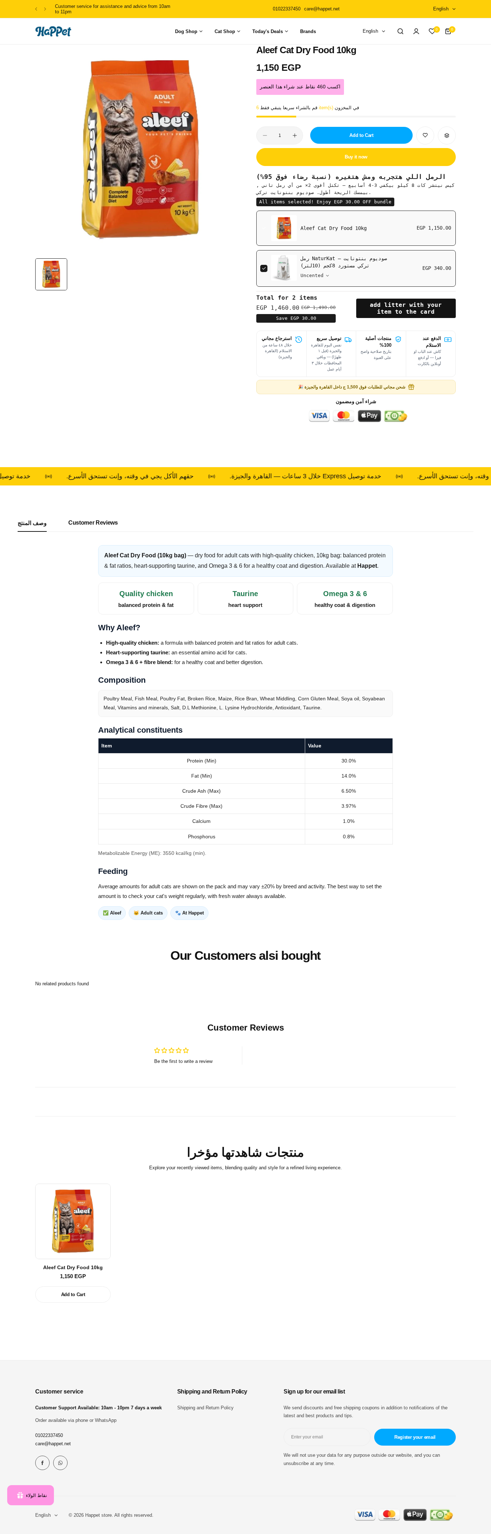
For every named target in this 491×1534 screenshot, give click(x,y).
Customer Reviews (93, 523)
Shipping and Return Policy (205, 1407)
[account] (416, 31)
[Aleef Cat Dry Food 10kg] (73, 1221)
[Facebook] (42, 1463)
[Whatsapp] (60, 1463)
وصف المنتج (32, 523)
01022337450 (49, 1435)
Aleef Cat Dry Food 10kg (333, 228)
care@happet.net (53, 1443)
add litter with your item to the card (406, 308)
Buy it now (356, 157)
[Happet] (53, 31)
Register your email (415, 1437)
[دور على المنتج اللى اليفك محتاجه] (400, 31)
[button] (36, 9)
